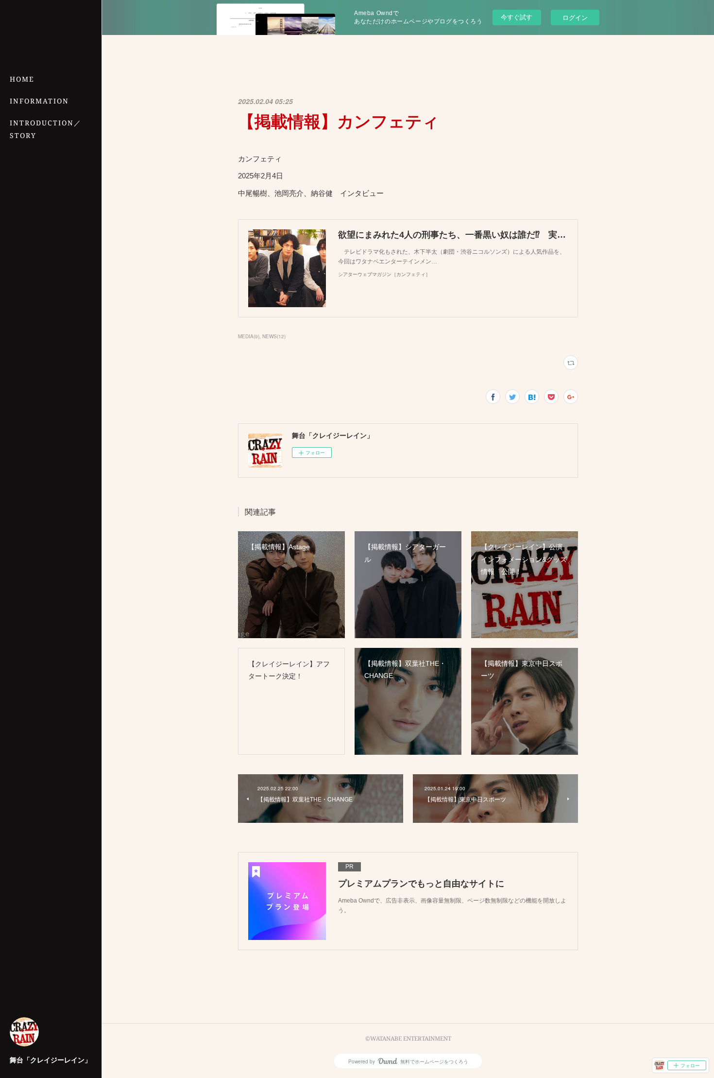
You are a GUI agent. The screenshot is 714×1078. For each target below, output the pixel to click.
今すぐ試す (516, 16)
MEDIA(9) (248, 336)
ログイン (575, 17)
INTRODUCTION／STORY (46, 128)
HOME (22, 79)
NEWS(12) (274, 336)
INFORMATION (39, 100)
